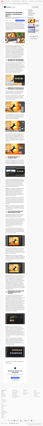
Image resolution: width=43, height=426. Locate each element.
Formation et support (31, 1)
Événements (2, 408)
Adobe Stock (9, 27)
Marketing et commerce (24, 1)
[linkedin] (14, 423)
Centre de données (3, 414)
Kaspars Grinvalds (8, 362)
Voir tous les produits (3, 401)
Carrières (2, 407)
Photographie (2, 393)
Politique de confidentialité (38, 423)
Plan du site (37, 424)
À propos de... (2, 406)
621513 (15, 361)
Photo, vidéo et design (7, 1)
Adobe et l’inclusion (3, 416)
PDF (1, 397)
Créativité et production (14, 395)
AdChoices (41, 424)
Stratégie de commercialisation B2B (16, 396)
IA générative (2, 392)
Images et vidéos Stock (3, 400)
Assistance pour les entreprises (37, 396)
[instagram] (11, 423)
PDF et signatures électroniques (15, 1)
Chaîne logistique (3, 413)
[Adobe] (2, 1)
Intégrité (2, 415)
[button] (36, 1)
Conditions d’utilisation (30, 424)
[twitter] (12, 423)
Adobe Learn (35, 395)
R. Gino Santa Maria (20, 361)
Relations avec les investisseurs (4, 412)
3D (1, 398)
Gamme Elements (3, 399)
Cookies (34, 424)
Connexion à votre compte (4, 405)
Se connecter (40, 1)
